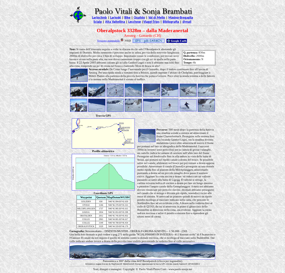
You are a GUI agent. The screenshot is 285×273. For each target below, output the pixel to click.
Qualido (139, 17)
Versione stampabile (108, 40)
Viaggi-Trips (151, 22)
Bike (127, 17)
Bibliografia (171, 22)
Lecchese (134, 22)
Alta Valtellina (115, 22)
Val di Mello (156, 17)
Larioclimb (99, 17)
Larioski (115, 17)
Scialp (97, 22)
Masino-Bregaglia (180, 17)
